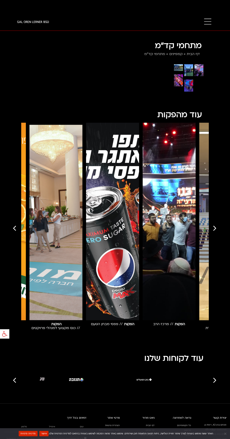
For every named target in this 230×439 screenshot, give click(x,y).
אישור (44, 433)
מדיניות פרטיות (28, 433)
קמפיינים (176, 54)
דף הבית (193, 54)
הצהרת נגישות (112, 425)
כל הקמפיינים (184, 425)
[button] (4, 334)
